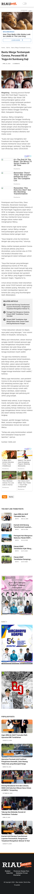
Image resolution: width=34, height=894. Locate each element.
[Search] (28, 3)
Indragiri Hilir (8, 730)
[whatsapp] (10, 503)
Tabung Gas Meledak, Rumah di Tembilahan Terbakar (13, 813)
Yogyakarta (22, 95)
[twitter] (6, 503)
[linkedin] (18, 503)
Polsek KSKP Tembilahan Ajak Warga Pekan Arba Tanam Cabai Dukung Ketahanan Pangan (18, 321)
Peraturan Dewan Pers (21, 871)
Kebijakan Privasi (22, 873)
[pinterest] (14, 503)
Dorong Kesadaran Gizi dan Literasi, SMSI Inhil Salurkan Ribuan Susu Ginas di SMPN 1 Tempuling (16, 788)
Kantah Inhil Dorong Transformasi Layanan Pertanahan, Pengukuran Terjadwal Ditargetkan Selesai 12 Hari (18, 307)
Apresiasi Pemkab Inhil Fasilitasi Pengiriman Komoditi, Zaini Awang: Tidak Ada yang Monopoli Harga (14, 761)
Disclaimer (17, 875)
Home (3, 47)
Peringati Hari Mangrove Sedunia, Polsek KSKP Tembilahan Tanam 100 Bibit (18, 314)
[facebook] (3, 503)
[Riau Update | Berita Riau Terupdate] (9, 5)
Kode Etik (9, 873)
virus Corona (6, 105)
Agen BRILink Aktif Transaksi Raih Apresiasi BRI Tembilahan (21, 515)
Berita (8, 47)
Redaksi (7, 871)
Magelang (18, 112)
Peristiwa (7, 807)
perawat (21, 93)
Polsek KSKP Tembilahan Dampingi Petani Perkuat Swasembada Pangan (22, 558)
